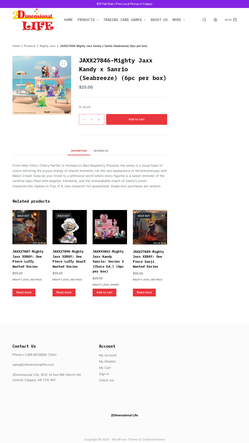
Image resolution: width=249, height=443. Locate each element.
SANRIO (114, 284)
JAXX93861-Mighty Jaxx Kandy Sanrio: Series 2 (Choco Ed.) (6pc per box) (108, 261)
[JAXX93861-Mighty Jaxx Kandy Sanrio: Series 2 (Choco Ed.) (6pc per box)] (110, 227)
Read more (24, 292)
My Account (108, 355)
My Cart (105, 368)
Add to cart (137, 119)
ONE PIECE (36, 279)
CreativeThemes (153, 439)
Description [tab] (79, 150)
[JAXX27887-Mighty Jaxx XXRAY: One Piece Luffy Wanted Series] (29, 227)
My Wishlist (107, 361)
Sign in (104, 374)
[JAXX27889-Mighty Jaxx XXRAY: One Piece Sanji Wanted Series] (150, 227)
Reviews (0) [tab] (101, 150)
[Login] (215, 19)
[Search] (204, 19)
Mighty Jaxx (20, 279)
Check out (106, 380)
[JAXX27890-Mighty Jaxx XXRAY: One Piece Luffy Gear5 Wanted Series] (70, 227)
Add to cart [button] (104, 292)
